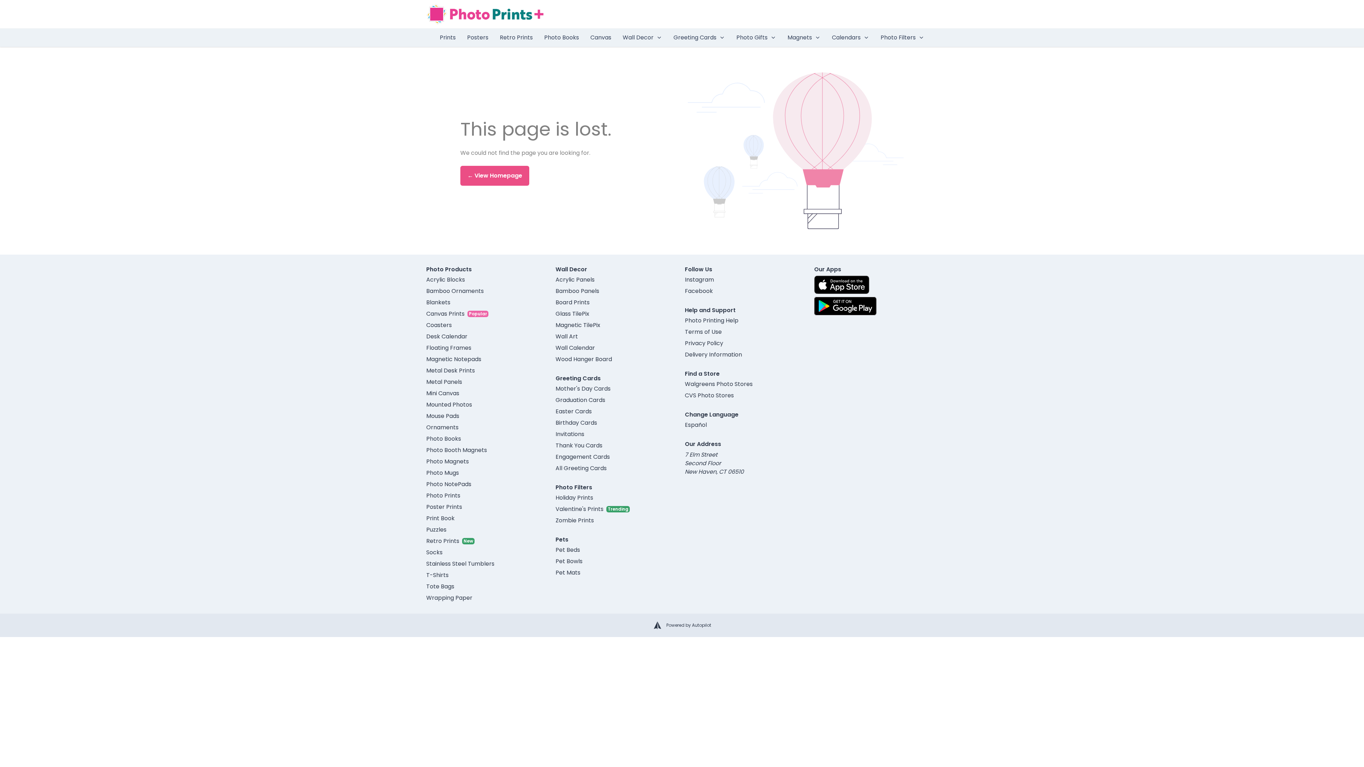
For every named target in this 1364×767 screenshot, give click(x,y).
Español (696, 425)
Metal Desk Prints (450, 370)
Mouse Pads (442, 416)
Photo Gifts (752, 37)
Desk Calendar (446, 336)
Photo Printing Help (711, 320)
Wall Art (567, 336)
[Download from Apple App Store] (842, 285)
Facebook (699, 291)
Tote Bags (440, 586)
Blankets (438, 302)
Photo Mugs (442, 473)
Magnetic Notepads (453, 359)
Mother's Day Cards (583, 389)
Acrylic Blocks (445, 280)
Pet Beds (568, 550)
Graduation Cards (580, 400)
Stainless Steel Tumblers (460, 564)
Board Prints (573, 302)
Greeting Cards (694, 37)
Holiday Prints (574, 498)
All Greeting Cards (581, 468)
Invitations (570, 434)
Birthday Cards (576, 423)
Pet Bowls (569, 561)
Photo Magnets (447, 461)
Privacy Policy (704, 343)
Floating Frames (448, 348)
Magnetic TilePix (578, 325)
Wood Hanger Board (584, 359)
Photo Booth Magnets (456, 450)
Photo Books (561, 37)
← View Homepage (494, 176)
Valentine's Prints (579, 509)
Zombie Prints (575, 520)
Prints (448, 37)
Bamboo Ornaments (455, 291)
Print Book (440, 518)
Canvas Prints (445, 314)
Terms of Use (703, 332)
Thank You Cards (579, 445)
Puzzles (436, 530)
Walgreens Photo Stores (719, 384)
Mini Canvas (442, 393)
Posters (477, 37)
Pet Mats (568, 573)
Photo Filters (898, 37)
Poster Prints (444, 507)
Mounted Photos (449, 405)
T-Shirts (437, 575)
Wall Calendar (575, 348)
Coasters (439, 325)
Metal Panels (444, 382)
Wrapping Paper (449, 598)
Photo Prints (443, 495)
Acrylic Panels (575, 280)
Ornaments (442, 427)
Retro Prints (516, 37)
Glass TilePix (572, 314)
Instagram (699, 280)
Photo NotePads (448, 484)
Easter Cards (574, 411)
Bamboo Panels (577, 291)
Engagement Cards (583, 457)
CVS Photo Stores (709, 395)
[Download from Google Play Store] (845, 306)
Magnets (799, 37)
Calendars (846, 37)
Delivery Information (713, 354)
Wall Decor (638, 37)
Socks (434, 552)
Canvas (600, 37)
